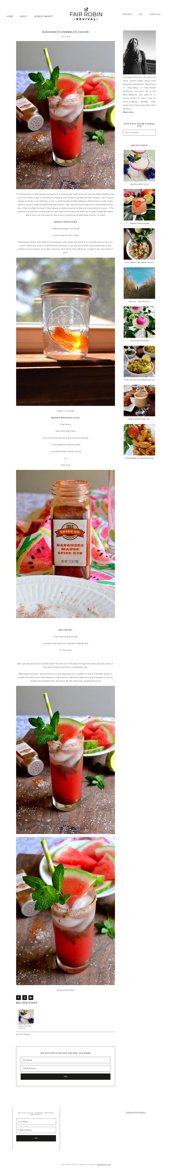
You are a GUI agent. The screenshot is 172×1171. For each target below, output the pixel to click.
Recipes (19, 1034)
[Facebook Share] (18, 997)
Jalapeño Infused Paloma (139, 223)
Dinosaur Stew (104, 1164)
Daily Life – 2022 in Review (139, 301)
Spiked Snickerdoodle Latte (139, 419)
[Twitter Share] (24, 997)
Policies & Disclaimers (136, 1112)
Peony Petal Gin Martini (139, 341)
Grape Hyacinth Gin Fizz (139, 184)
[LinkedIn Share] (30, 997)
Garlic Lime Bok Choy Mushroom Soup (139, 380)
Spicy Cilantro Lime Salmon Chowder (139, 262)
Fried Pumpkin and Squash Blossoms (139, 458)
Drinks (27, 1034)
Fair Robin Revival (86, 14)
